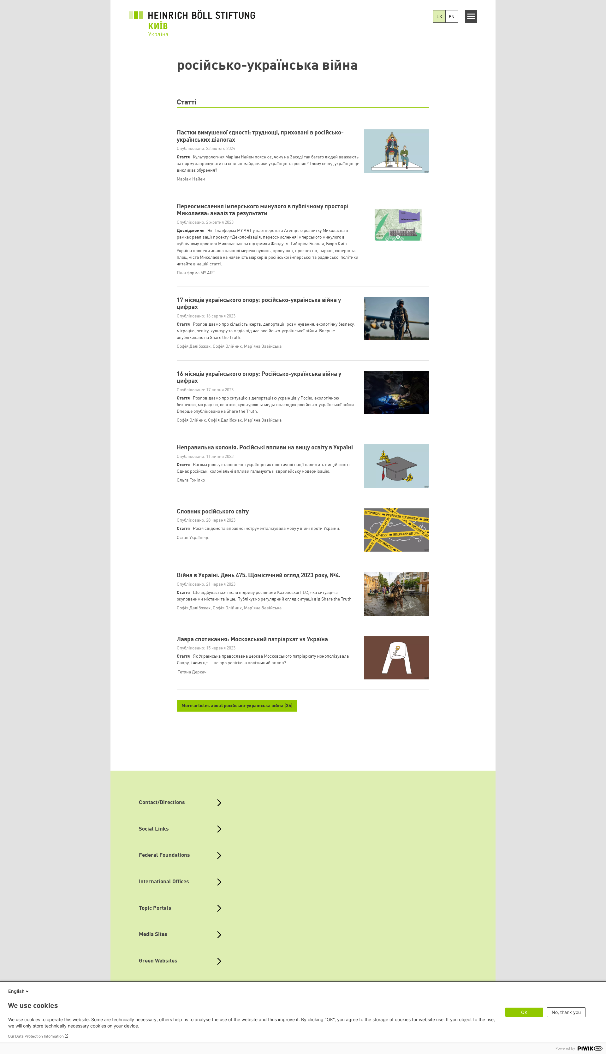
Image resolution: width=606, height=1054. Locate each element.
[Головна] (192, 19)
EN (451, 17)
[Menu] (471, 16)
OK (524, 1012)
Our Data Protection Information (36, 1036)
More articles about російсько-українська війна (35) (237, 706)
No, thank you (566, 1012)
